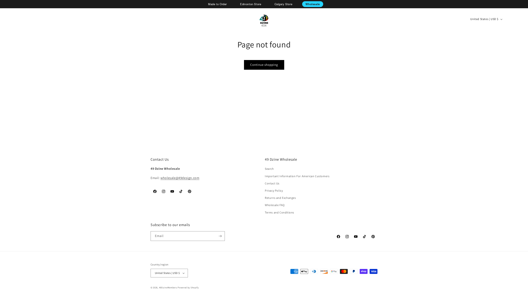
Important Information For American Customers (297, 176)
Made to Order (217, 4)
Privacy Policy (274, 190)
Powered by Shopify (188, 287)
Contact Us (272, 183)
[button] (17, 19)
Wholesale (312, 4)
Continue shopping (264, 65)
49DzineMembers (168, 287)
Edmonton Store (250, 4)
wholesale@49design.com (179, 178)
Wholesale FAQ (275, 205)
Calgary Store (283, 4)
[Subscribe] (220, 236)
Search (269, 169)
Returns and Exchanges (280, 198)
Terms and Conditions (279, 212)
